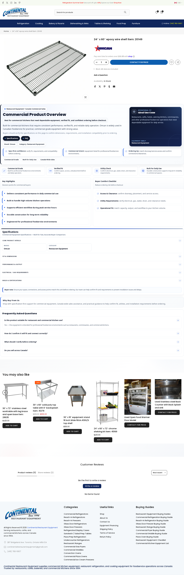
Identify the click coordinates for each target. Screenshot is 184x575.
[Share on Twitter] (100, 86)
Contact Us (105, 522)
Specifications (12, 138)
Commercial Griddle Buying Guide (151, 533)
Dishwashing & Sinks (79, 23)
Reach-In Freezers (72, 520)
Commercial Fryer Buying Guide (150, 530)
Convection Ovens (72, 553)
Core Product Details (12, 240)
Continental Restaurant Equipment (42, 527)
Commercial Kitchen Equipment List (152, 543)
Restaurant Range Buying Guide (150, 527)
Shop (102, 514)
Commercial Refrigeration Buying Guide (154, 517)
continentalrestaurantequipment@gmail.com (27, 547)
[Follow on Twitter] (7, 2)
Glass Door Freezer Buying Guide (151, 523)
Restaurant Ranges (73, 543)
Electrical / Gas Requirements (15, 272)
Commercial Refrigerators (76, 514)
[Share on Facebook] (95, 86)
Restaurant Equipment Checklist (151, 540)
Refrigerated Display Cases (76, 530)
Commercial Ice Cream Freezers (79, 559)
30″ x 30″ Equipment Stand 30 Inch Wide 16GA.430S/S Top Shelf (135, 407)
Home (6, 31)
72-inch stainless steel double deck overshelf (44, 403)
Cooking (39, 23)
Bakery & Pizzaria (56, 23)
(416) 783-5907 (14, 551)
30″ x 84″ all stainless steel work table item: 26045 (105, 401)
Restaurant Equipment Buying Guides (153, 514)
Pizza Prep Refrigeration (75, 536)
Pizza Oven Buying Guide (147, 536)
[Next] (178, 389)
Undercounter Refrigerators (76, 540)
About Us (104, 518)
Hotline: (172, 23)
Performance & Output (12, 264)
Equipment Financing (109, 525)
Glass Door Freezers (73, 527)
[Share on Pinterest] (104, 86)
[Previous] (5, 389)
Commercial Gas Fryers (74, 546)
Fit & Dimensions (10, 256)
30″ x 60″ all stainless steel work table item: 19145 (166, 406)
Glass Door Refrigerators (75, 523)
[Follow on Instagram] (11, 2)
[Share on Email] (114, 86)
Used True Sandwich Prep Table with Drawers (15, 403)
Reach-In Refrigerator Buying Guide (152, 520)
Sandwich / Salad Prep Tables (77, 533)
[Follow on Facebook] (3, 2)
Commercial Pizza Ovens (75, 556)
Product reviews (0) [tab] (27, 472)
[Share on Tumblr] (109, 86)
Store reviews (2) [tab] (46, 472)
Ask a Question (101, 75)
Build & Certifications (12, 280)
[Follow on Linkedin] (15, 2)
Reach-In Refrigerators (74, 517)
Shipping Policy (106, 529)
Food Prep (121, 23)
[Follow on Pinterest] (19, 2)
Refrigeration (23, 23)
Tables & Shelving (103, 23)
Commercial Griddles (73, 550)
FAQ (26, 138)
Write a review (92, 486)
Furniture (136, 23)
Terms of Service (107, 533)
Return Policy (105, 537)
